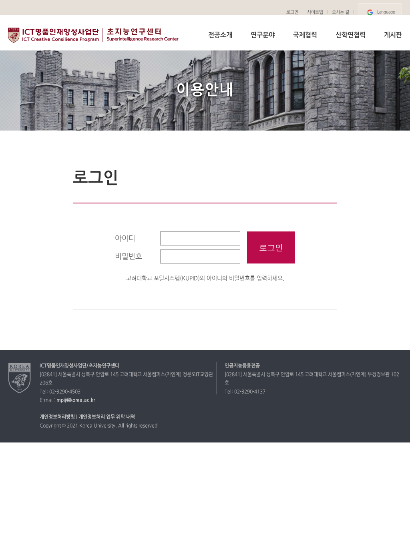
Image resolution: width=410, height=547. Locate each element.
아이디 (125, 239)
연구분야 (263, 35)
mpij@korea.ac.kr (75, 400)
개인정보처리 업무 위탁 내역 (106, 417)
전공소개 (220, 35)
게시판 (393, 35)
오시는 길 (340, 12)
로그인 (292, 12)
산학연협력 (351, 35)
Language (386, 12)
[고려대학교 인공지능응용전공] (20, 378)
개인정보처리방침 (57, 417)
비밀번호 (128, 257)
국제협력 (305, 35)
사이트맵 (315, 12)
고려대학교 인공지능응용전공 (94, 36)
